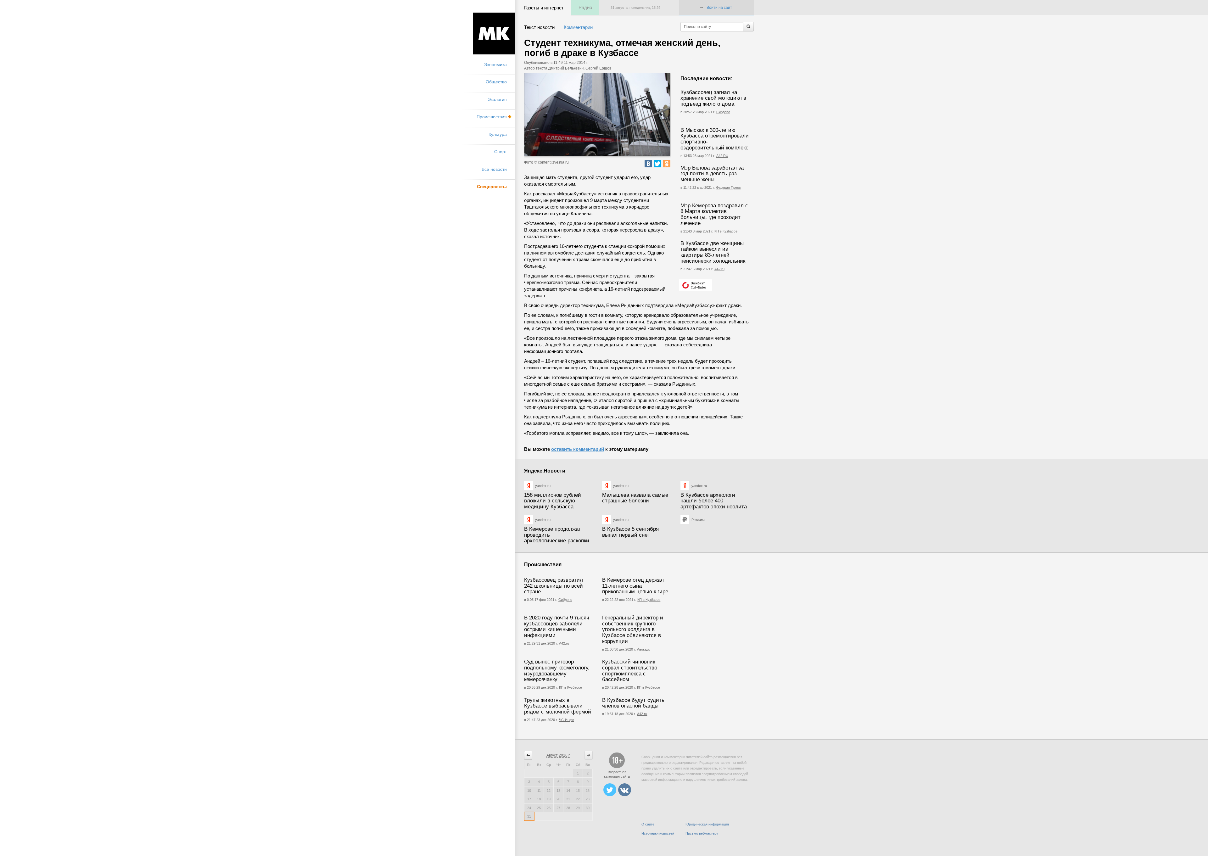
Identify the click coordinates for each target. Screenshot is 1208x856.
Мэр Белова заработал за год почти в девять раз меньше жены (712, 173)
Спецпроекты (492, 186)
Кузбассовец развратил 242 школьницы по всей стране (553, 586)
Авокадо (643, 649)
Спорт (500, 151)
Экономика (495, 64)
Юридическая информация (707, 824)
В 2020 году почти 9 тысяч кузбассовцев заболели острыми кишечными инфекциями (556, 626)
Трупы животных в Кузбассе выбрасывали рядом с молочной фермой (557, 706)
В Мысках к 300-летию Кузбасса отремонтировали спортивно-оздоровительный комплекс (714, 139)
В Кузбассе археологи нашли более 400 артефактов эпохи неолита (713, 501)
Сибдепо (723, 112)
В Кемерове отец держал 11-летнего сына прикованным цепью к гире (635, 586)
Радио (585, 7)
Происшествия (492, 116)
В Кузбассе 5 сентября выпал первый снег (630, 532)
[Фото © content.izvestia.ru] (597, 114)
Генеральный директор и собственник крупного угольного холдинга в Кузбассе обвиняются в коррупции (632, 629)
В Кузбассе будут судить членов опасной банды (633, 703)
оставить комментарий (577, 449)
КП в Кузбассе (725, 231)
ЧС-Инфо (566, 720)
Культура (498, 134)
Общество (496, 81)
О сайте (647, 824)
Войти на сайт (719, 7)
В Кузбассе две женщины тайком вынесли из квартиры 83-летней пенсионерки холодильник (712, 252)
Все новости (494, 169)
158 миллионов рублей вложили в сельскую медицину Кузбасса (552, 501)
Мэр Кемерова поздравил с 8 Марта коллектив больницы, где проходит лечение (714, 214)
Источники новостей (657, 833)
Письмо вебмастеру (701, 833)
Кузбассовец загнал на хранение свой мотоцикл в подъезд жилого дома (713, 98)
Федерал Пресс (728, 187)
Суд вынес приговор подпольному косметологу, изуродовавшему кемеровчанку (557, 670)
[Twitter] (657, 163)
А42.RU (722, 156)
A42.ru (642, 714)
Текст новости (539, 27)
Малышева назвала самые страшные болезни (635, 498)
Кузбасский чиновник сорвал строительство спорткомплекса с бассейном (629, 670)
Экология (497, 99)
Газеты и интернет (544, 7)
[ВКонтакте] (648, 163)
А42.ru (719, 269)
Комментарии (578, 27)
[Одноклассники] (666, 163)
